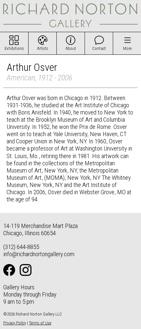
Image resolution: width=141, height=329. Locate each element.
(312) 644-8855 (21, 247)
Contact (99, 48)
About (71, 48)
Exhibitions (14, 48)
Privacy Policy (14, 322)
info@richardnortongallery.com (38, 254)
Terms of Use (40, 322)
